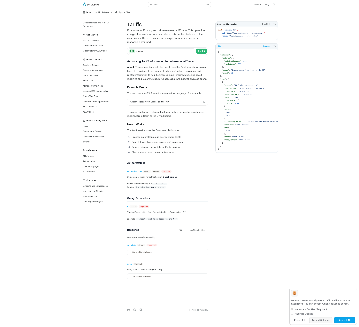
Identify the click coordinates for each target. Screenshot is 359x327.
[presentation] (247, 101)
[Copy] (192, 51)
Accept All (344, 320)
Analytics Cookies (304, 313)
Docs (88, 12)
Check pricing (170, 177)
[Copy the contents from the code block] (274, 24)
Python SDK (124, 12)
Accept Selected (321, 320)
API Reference (105, 12)
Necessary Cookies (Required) (311, 309)
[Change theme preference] (273, 4)
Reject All (299, 320)
